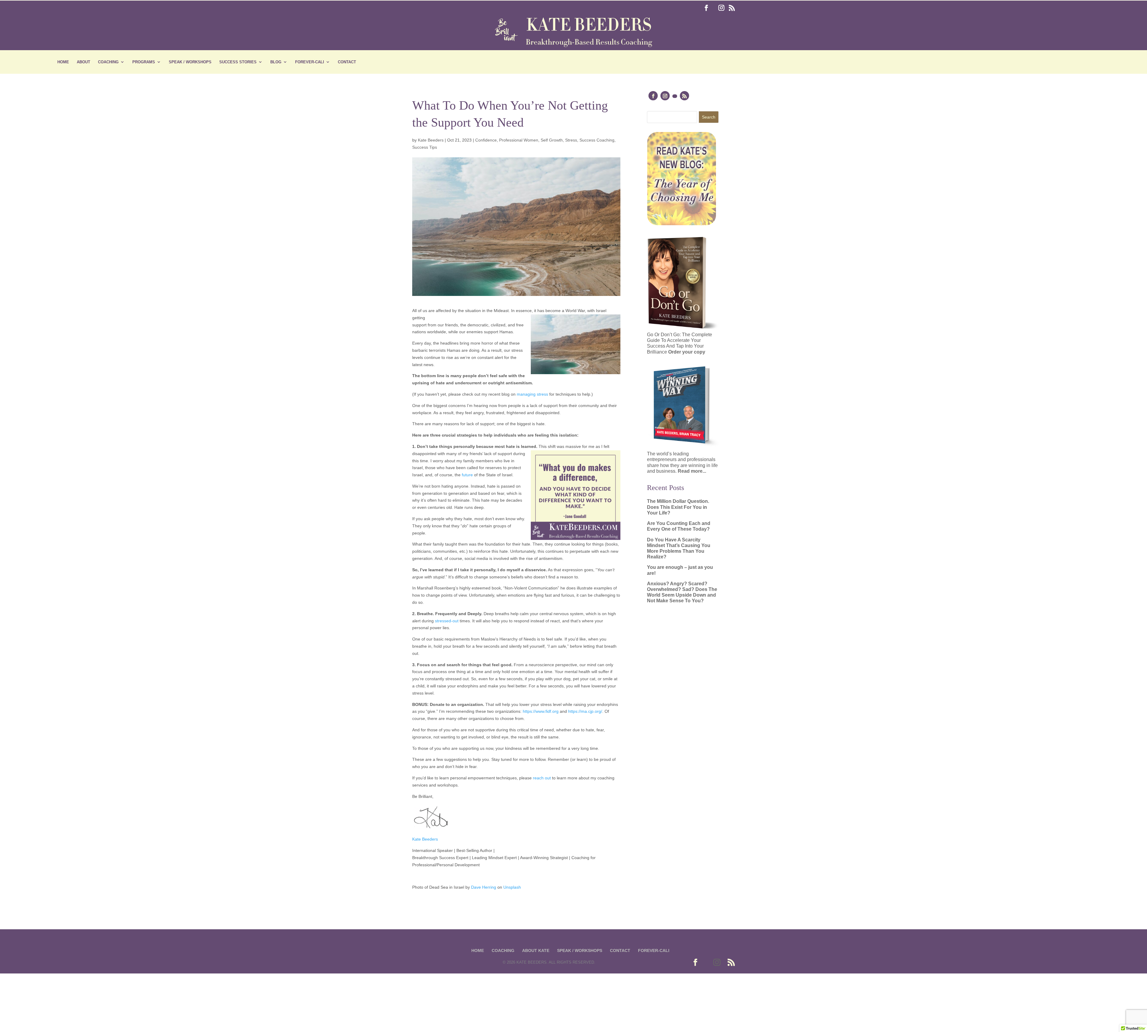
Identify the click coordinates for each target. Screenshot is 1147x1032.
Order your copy (686, 351)
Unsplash (512, 887)
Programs (143, 62)
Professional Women (518, 140)
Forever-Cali (309, 62)
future (467, 474)
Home (63, 62)
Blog (275, 62)
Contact (347, 62)
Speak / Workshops (190, 62)
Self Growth (552, 140)
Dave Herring (483, 887)
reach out (542, 777)
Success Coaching (596, 140)
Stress (571, 140)
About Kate (535, 950)
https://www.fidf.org (541, 711)
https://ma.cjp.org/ (585, 711)
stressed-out (447, 620)
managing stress (532, 394)
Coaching (108, 62)
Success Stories (238, 62)
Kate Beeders (431, 140)
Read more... (692, 471)
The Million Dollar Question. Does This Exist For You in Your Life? (678, 507)
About (83, 62)
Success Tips (424, 147)
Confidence (486, 140)
